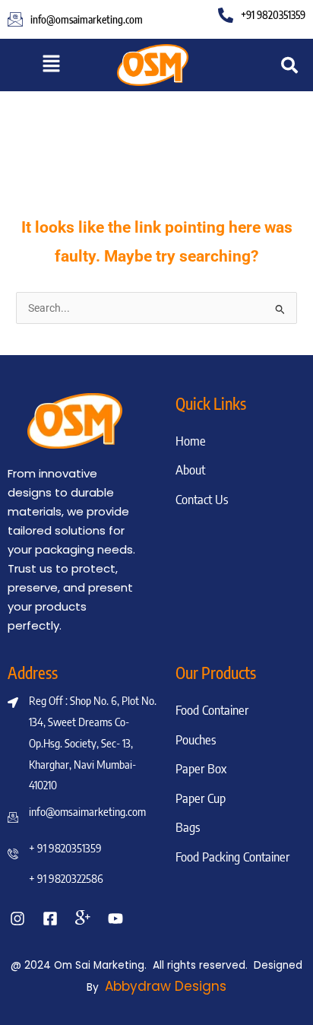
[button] (51, 65)
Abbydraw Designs (165, 986)
